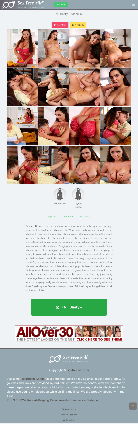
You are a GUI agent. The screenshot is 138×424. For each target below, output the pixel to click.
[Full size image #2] (84, 48)
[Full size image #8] (22, 126)
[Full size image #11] (115, 126)
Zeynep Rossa (78, 205)
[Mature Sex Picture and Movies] (69, 340)
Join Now (60, 4)
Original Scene (69, 409)
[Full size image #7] (115, 87)
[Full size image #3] (115, 48)
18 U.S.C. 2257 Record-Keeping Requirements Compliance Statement (53, 400)
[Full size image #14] (84, 165)
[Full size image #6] (84, 87)
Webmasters (69, 420)
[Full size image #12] (22, 165)
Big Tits (52, 216)
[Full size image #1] (53, 48)
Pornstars (85, 216)
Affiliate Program (69, 414)
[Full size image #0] (22, 48)
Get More (61, 25)
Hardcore (68, 216)
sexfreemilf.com (78, 370)
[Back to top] (133, 406)
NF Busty (79, 25)
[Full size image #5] (53, 87)
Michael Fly (60, 203)
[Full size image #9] (53, 126)
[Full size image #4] (22, 87)
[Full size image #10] (84, 126)
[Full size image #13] (53, 165)
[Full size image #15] (115, 165)
